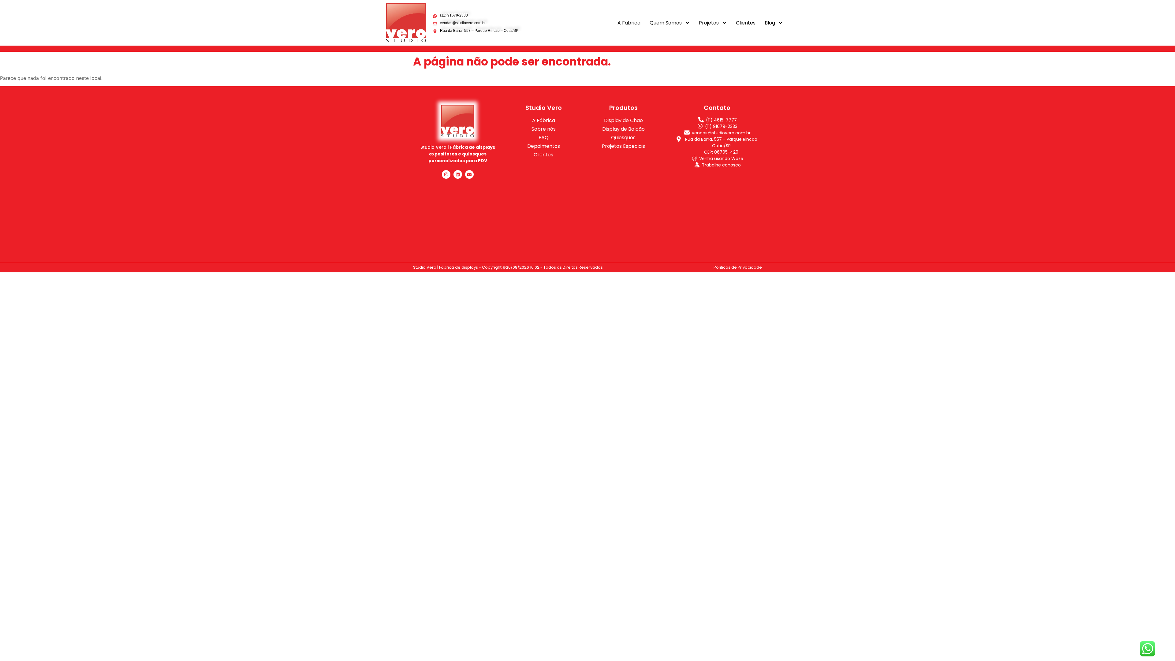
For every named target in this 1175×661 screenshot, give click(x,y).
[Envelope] (469, 174)
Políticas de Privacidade (738, 267)
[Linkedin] (457, 174)
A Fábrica (628, 22)
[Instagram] (446, 174)
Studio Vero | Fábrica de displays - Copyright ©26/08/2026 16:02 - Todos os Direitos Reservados (508, 267)
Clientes (745, 22)
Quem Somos (666, 22)
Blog (770, 22)
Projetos (709, 22)
